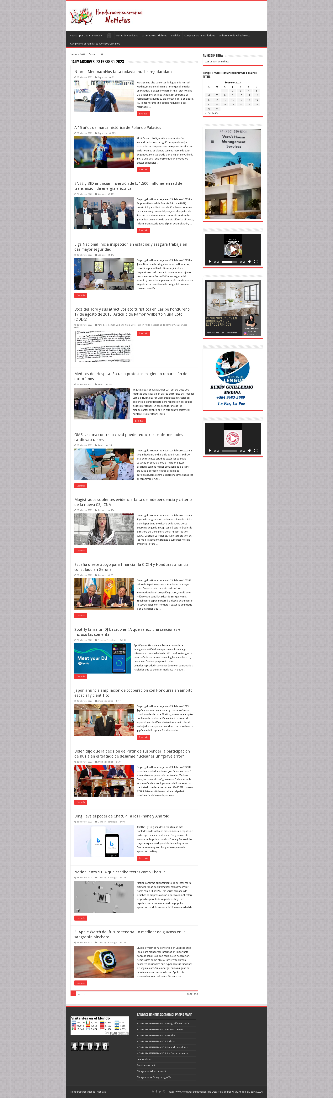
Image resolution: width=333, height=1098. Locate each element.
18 (248, 99)
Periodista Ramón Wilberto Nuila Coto (117, 325)
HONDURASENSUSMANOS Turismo (156, 1041)
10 (240, 95)
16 (232, 99)
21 (216, 104)
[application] (233, 249)
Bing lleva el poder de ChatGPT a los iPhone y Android (121, 816)
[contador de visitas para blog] (90, 1045)
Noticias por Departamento (85, 35)
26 (256, 104)
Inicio (74, 54)
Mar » (215, 113)
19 (256, 99)
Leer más (143, 113)
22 (224, 104)
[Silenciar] (249, 262)
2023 (82, 54)
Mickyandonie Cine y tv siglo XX (154, 1077)
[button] (232, 249)
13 (209, 99)
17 (240, 99)
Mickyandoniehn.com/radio (152, 1071)
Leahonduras (144, 1059)
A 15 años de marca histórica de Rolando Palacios (117, 127)
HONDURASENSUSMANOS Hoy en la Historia (161, 1029)
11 (248, 95)
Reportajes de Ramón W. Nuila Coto (169, 325)
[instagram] (163, 1091)
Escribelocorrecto (146, 1065)
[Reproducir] (210, 262)
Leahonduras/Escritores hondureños (109, 35)
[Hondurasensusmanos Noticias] (107, 15)
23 (232, 104)
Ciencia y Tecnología (107, 640)
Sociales (175, 35)
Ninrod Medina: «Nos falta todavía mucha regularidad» (123, 71)
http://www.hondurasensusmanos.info (190, 1091)
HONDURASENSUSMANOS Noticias (156, 1035)
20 (209, 104)
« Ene (208, 113)
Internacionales (105, 701)
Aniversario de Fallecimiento (234, 35)
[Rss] (152, 1091)
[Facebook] (156, 1091)
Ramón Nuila (143, 325)
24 (240, 104)
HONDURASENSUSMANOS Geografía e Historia (163, 1023)
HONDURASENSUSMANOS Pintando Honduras (162, 1047)
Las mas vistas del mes (154, 35)
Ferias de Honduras (127, 35)
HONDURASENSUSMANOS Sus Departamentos (162, 1053)
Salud (100, 384)
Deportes (102, 77)
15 (224, 99)
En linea (217, 61)
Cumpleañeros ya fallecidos (199, 35)
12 (256, 95)
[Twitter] (159, 1091)
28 (216, 109)
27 (209, 109)
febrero (93, 54)
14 (216, 99)
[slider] (229, 262)
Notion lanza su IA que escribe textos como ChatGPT (120, 872)
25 (248, 104)
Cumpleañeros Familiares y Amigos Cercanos (95, 43)
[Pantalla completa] (256, 262)
